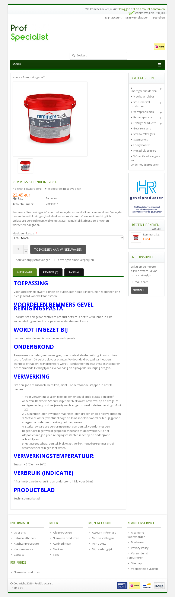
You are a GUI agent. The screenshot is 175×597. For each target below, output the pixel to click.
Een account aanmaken (149, 9)
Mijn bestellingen (103, 538)
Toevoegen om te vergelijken (75, 260)
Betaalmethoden (25, 538)
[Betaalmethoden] (140, 588)
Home (16, 77)
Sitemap (136, 563)
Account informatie (104, 532)
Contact (19, 555)
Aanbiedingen (62, 543)
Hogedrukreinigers (144, 150)
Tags (56, 555)
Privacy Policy (140, 548)
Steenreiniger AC (34, 77)
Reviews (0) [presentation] (50, 272)
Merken (58, 549)
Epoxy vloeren (141, 145)
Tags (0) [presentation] (74, 272)
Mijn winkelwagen (137, 17)
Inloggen (124, 9)
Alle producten (62, 532)
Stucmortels (140, 139)
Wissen (156, 228)
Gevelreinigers (142, 128)
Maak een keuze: (25, 233)
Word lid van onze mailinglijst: (144, 271)
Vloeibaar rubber (143, 96)
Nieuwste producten (27, 572)
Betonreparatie (142, 117)
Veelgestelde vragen (144, 569)
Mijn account (113, 17)
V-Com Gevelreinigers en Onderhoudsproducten (145, 160)
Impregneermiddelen (144, 91)
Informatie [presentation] (24, 272)
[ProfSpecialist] (42, 33)
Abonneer (140, 290)
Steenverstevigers (144, 134)
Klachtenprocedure (26, 543)
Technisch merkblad (27, 498)
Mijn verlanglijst (102, 549)
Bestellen (159, 17)
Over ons (20, 532)
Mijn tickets (99, 543)
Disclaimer (137, 542)
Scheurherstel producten (140, 104)
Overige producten (144, 123)
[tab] (25, 272)
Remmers (51, 198)
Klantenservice (23, 549)
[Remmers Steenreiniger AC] (50, 167)
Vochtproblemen (143, 112)
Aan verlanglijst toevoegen (33, 260)
